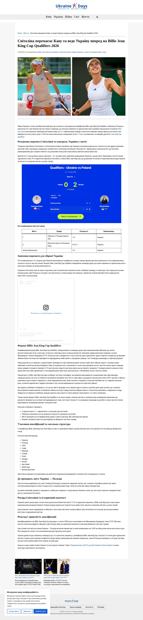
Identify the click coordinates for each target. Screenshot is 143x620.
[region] (27, 602)
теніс (104, 52)
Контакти (89, 607)
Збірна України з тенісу (80, 52)
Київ (48, 16)
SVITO (46, 575)
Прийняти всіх (41, 611)
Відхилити (27, 611)
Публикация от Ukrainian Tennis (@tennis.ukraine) (46, 340)
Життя (85, 16)
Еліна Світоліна (65, 52)
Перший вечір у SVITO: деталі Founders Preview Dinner (91, 545)
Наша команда (75, 607)
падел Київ (47, 577)
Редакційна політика (57, 607)
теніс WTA (31, 577)
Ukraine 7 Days (77, 134)
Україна (58, 16)
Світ (76, 16)
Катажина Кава (95, 52)
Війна (68, 16)
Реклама (100, 607)
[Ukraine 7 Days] (71, 601)
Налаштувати (14, 611)
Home (20, 33)
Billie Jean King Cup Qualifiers (48, 52)
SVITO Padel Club (20, 575)
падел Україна (23, 577)
